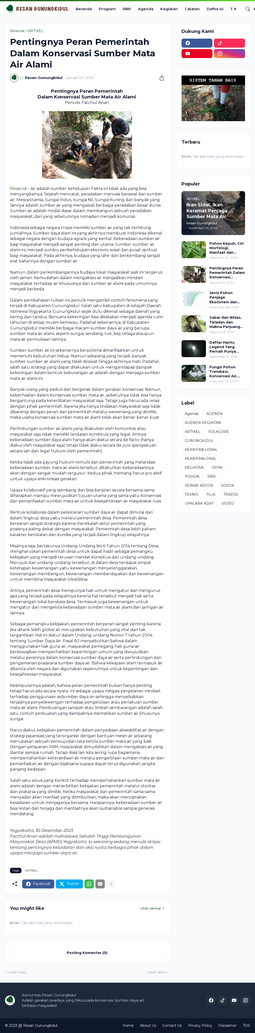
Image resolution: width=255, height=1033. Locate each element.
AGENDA (214, 413)
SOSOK (227, 485)
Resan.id (18, 188)
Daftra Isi (215, 8)
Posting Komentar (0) (87, 953)
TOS (246, 1025)
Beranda (84, 8)
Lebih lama (156, 972)
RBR (127, 8)
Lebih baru (17, 972)
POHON (192, 476)
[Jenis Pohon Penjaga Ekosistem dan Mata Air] (194, 299)
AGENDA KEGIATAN (203, 422)
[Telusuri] (246, 9)
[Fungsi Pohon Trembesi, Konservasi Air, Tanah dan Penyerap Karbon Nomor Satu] (194, 373)
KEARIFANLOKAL (200, 458)
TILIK (210, 494)
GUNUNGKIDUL (199, 440)
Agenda (145, 8)
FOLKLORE (218, 431)
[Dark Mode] (237, 9)
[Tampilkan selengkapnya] (111, 883)
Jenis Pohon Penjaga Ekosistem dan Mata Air (223, 297)
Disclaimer (227, 1025)
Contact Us (172, 1025)
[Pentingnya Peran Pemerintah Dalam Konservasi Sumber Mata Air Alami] (194, 274)
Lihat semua (150, 908)
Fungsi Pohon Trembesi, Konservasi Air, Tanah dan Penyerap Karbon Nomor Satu (225, 372)
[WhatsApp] (89, 883)
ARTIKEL (36, 31)
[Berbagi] (160, 78)
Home (128, 1025)
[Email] (100, 883)
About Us (148, 1025)
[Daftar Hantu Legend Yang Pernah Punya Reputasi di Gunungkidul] (194, 348)
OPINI (217, 467)
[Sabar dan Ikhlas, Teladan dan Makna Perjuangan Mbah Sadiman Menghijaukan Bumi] (194, 323)
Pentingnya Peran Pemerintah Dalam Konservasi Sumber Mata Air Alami (227, 273)
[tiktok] (229, 43)
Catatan (192, 8)
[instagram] (229, 53)
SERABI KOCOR (199, 485)
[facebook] (197, 43)
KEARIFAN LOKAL (201, 449)
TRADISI (230, 494)
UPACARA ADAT (199, 503)
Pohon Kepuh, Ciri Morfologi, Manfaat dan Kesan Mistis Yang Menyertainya (226, 248)
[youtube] (197, 53)
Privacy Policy (200, 1025)
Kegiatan (169, 8)
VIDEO (228, 503)
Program (107, 8)
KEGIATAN (194, 467)
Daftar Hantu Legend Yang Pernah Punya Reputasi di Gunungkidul (222, 347)
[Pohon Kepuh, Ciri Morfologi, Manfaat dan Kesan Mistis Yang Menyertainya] (194, 249)
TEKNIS (191, 494)
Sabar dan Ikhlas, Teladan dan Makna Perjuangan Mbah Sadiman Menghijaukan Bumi (227, 322)
